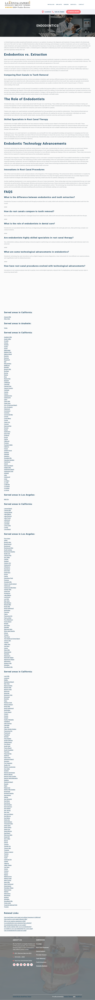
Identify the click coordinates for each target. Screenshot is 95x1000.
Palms (6, 614)
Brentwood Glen (8, 548)
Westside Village (8, 657)
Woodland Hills (8, 667)
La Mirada (7, 484)
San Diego (7, 801)
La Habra (6, 481)
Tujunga (6, 642)
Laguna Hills (7, 510)
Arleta (5, 540)
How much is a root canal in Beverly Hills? (15, 919)
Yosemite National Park (10, 905)
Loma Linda (7, 525)
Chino (5, 399)
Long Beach (7, 529)
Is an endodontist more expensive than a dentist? (18, 923)
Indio (5, 475)
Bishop (6, 375)
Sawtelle (6, 627)
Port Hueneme (8, 763)
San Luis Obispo (8, 814)
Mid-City (6, 499)
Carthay (6, 559)
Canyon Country (8, 388)
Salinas (6, 797)
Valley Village (8, 865)
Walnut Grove (8, 876)
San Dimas (7, 803)
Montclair (6, 693)
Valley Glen (7, 644)
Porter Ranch (7, 621)
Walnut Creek (8, 878)
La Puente (7, 486)
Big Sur (6, 373)
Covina (6, 420)
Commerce (7, 411)
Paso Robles (7, 738)
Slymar (6, 840)
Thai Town (7, 637)
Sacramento (7, 795)
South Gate (7, 746)
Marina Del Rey (8, 685)
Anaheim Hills (8, 337)
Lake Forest (7, 518)
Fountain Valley (8, 445)
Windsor (6, 897)
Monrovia (6, 691)
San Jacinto (7, 810)
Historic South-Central (10, 584)
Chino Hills (7, 401)
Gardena (6, 452)
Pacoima (6, 612)
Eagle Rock (7, 431)
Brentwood (7, 546)
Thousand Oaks (8, 823)
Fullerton (6, 447)
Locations (48, 11)
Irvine (5, 479)
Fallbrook (6, 441)
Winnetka (6, 665)
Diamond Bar (7, 426)
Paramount (7, 733)
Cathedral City (8, 396)
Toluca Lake (7, 640)
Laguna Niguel (8, 512)
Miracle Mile (7, 604)
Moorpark (7, 697)
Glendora (6, 456)
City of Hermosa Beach (10, 405)
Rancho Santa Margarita (11, 778)
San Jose (6, 812)
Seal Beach (7, 833)
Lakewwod (7, 520)
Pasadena (7, 735)
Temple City (7, 846)
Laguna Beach (8, 508)
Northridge (7, 610)
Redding (6, 780)
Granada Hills (8, 458)
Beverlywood (7, 544)
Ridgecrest (7, 788)
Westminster (7, 890)
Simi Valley (7, 839)
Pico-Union (7, 538)
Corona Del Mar (8, 414)
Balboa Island (8, 354)
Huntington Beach (9, 469)
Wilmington (7, 661)
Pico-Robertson (8, 620)
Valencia (6, 863)
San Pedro (7, 625)
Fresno (6, 448)
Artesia (6, 343)
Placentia (6, 752)
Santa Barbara (8, 822)
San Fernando (8, 804)
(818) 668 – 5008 (20, 957)
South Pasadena (8, 750)
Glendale (6, 454)
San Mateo (7, 818)
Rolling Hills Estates (9, 789)
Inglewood (7, 477)
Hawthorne (7, 462)
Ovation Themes (68, 996)
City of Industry (8, 407)
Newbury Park (8, 702)
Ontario (6, 714)
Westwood (7, 655)
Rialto (5, 786)
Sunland (6, 561)
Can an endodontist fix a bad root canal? (15, 930)
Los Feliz (6, 599)
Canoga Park (7, 386)
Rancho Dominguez (9, 772)
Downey (6, 428)
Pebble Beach (8, 742)
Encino (6, 437)
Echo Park (7, 433)
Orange (6, 716)
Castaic (6, 392)
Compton (6, 412)
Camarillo (6, 384)
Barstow (6, 358)
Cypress (6, 424)
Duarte (6, 430)
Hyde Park (7, 591)
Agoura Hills (7, 317)
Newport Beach (8, 704)
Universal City (8, 859)
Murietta (6, 699)
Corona (6, 416)
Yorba (5, 328)
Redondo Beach (8, 782)
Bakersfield (7, 350)
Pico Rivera (7, 744)
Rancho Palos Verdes (10, 776)
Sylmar (6, 633)
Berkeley (6, 367)
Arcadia (6, 341)
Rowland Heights (9, 793)
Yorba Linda (7, 903)
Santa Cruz (7, 829)
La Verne (6, 490)
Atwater (6, 344)
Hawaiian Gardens (9, 460)
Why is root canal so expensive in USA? (15, 921)
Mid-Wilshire (7, 603)
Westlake (6, 654)
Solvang (6, 736)
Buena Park (7, 378)
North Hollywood (9, 608)
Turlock (6, 856)
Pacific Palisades (9, 719)
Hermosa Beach (8, 465)
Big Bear (6, 371)
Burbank (6, 380)
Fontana (6, 443)
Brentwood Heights (9, 551)
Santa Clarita (7, 827)
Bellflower (7, 365)
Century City (7, 563)
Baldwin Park (7, 352)
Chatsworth (7, 397)
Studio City (7, 553)
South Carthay (8, 550)
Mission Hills (7, 687)
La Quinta (6, 488)
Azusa (5, 348)
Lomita (6, 527)
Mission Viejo (8, 689)
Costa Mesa (7, 418)
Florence (6, 580)
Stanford (6, 755)
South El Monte (8, 740)
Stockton (6, 761)
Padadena (7, 721)
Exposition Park (8, 578)
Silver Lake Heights (9, 631)
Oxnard (6, 718)
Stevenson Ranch (9, 759)
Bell (5, 361)
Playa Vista (7, 757)
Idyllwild (6, 473)
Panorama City (8, 616)
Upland (6, 861)
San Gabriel (7, 808)
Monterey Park (8, 695)
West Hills (7, 650)
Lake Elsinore (8, 516)
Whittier (6, 891)
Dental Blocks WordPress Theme (22, 996)
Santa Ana (7, 820)
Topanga (6, 850)
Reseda (6, 623)
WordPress (79, 996)
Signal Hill (7, 837)
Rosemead (7, 791)
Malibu (6, 680)
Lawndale (6, 523)
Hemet (6, 464)
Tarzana (6, 635)
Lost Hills (6, 676)
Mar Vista (7, 601)
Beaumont (7, 360)
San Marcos (7, 816)
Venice (6, 648)
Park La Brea (7, 618)
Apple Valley (7, 339)
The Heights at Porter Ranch (12, 638)
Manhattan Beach (9, 682)
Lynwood (6, 678)
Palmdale (6, 725)
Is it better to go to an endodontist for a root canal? (18, 928)
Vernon (6, 873)
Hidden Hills (7, 467)
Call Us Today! (59, 11)
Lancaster (7, 522)
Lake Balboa (7, 514)
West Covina (7, 880)
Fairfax (6, 439)
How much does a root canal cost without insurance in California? (22, 917)
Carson (6, 394)
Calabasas (7, 382)
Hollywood (7, 586)
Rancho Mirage (8, 774)
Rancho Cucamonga (9, 767)
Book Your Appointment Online (23, 960)
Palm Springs (8, 723)
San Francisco (8, 806)
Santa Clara (7, 825)
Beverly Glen (7, 542)
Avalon (6, 346)
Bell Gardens (7, 363)
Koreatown (7, 593)
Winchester (7, 895)
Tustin (5, 857)
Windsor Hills (8, 663)
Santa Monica (8, 831)
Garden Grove (8, 450)
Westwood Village (9, 659)
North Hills (7, 606)
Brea (5, 377)
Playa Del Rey (8, 753)
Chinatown (7, 567)
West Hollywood (8, 884)
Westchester (7, 652)
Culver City (7, 422)
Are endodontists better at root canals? (15, 925)
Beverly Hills (7, 369)
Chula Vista (7, 403)
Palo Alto (6, 727)
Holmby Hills (7, 589)
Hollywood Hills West (10, 587)
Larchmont (7, 597)
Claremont (7, 409)
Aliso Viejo (7, 319)
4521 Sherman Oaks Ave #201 (23, 953)
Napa (5, 701)
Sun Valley (7, 557)
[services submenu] (76, 4)
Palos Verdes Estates (10, 729)
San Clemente (8, 799)
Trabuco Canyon (8, 852)
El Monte (6, 435)
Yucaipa (6, 907)
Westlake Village (8, 888)
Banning (6, 356)
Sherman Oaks (8, 629)
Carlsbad (6, 390)
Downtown (7, 569)
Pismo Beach (8, 748)
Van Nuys (6, 646)
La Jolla (6, 482)
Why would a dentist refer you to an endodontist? (17, 927)
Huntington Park (8, 471)
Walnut (6, 874)
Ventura (6, 871)
